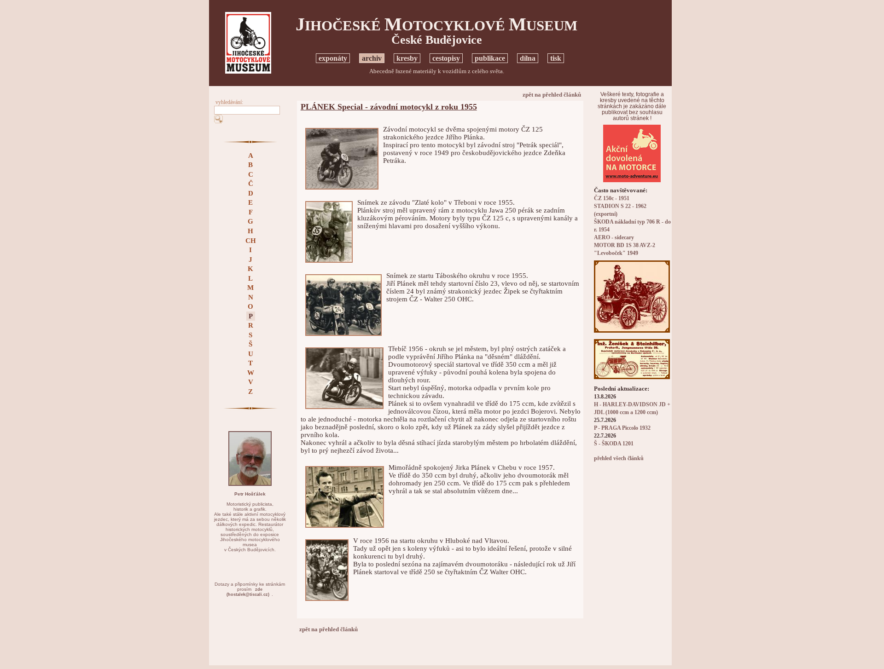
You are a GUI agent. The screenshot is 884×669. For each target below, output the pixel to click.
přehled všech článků (619, 458)
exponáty (333, 58)
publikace (490, 58)
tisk (555, 58)
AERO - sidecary (614, 238)
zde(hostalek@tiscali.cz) (248, 592)
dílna (527, 58)
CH (250, 240)
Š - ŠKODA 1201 (614, 444)
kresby (407, 58)
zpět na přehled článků (552, 94)
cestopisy (446, 58)
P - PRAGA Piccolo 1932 (622, 428)
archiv (372, 58)
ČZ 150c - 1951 (611, 199)
